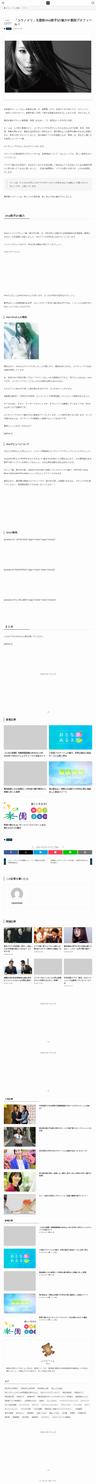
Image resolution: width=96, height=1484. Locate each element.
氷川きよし (20, 1413)
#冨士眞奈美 (67, 1392)
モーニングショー (11, 1409)
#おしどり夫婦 (56, 1388)
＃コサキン (45, 1417)
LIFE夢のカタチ (30, 1401)
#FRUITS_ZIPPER (28, 1388)
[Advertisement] (25, 271)
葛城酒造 (16, 1417)
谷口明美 (25, 1417)
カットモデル (52, 1401)
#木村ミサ (20, 1397)
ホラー (87, 1405)
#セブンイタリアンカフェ (50, 1392)
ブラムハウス (65, 1405)
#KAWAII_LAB (43, 1388)
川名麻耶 (78, 1409)
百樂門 (72, 1413)
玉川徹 (64, 1413)
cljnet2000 (17, 903)
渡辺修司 (30, 1413)
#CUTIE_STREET (11, 1388)
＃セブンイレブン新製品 (61, 1417)
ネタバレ (35, 1405)
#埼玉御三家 (9, 1397)
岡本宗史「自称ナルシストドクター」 (58, 1409)
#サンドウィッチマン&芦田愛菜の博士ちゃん (21, 1392)
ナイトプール (24, 1405)
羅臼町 (7, 1417)
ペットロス (78, 1405)
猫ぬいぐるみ (54, 1413)
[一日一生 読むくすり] (48, 3)
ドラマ (9, 28)
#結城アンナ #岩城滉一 (13, 1401)
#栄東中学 (31, 1397)
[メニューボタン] (3, 3)
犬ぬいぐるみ (41, 1413)
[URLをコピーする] (85, 852)
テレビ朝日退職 (10, 1405)
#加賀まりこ (79, 1392)
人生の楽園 (38, 1409)
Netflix (41, 1401)
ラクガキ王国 (26, 1409)
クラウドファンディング (69, 1401)
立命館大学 (82, 1413)
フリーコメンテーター (50, 1405)
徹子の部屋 (9, 1413)
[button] (11, 852)
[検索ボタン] (93, 3)
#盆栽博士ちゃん (82, 1397)
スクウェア (85, 1401)
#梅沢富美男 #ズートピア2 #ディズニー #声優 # (55, 1397)
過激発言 (35, 1417)
